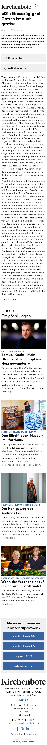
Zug (3, 351)
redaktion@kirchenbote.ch (23, 723)
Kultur (32, 432)
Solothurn (7, 505)
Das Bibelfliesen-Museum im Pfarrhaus (22, 437)
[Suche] (36, 6)
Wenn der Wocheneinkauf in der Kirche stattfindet (22, 584)
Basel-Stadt (20, 432)
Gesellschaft (23, 578)
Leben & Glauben (16, 351)
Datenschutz (17, 734)
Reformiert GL (23, 666)
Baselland (7, 432)
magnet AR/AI (23, 656)
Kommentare (16, 58)
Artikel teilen (15, 68)
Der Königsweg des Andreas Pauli (17, 510)
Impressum (30, 734)
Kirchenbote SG (23, 636)
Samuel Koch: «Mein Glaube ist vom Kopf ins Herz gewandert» (21, 359)
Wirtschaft (38, 578)
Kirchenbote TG (23, 646)
